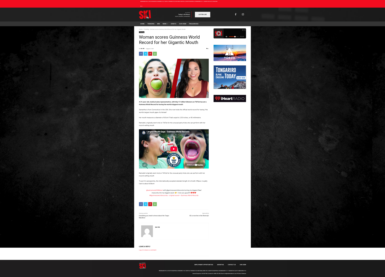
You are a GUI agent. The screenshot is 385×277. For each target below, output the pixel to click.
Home (140, 29)
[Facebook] (236, 14)
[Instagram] (243, 14)
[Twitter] (146, 54)
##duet (160, 190)
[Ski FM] (147, 231)
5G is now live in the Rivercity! (199, 216)
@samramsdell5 (152, 190)
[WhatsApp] (155, 54)
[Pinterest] (150, 54)
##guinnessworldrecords (158, 195)
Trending (146, 29)
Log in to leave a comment (147, 250)
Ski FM (142, 48)
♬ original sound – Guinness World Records (182, 195)
